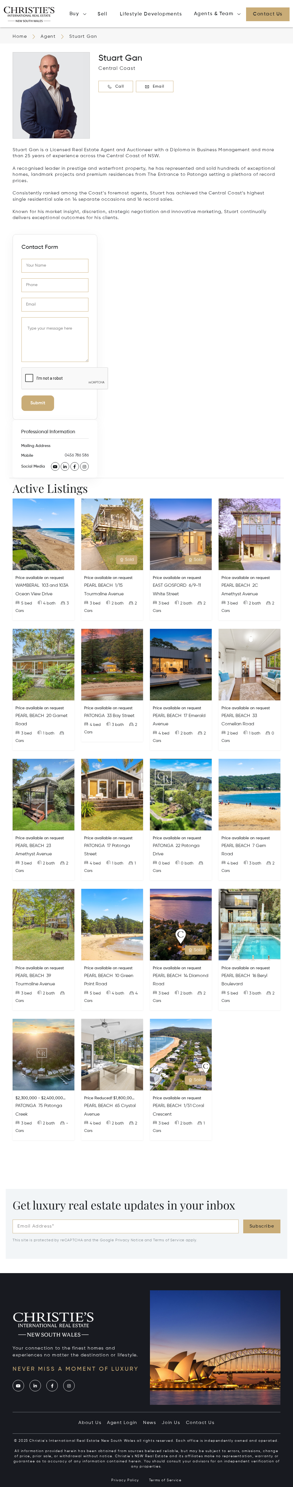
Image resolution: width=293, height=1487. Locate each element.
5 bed (26, 603)
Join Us (171, 1423)
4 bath (49, 603)
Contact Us (200, 1423)
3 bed (95, 603)
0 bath (187, 863)
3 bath (118, 725)
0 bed (164, 863)
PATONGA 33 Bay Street (109, 716)
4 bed (95, 725)
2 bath (118, 603)
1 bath (48, 733)
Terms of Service (169, 1240)
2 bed (232, 733)
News (149, 1423)
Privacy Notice (129, 1240)
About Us (89, 1423)
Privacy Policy (125, 1480)
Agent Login (122, 1423)
